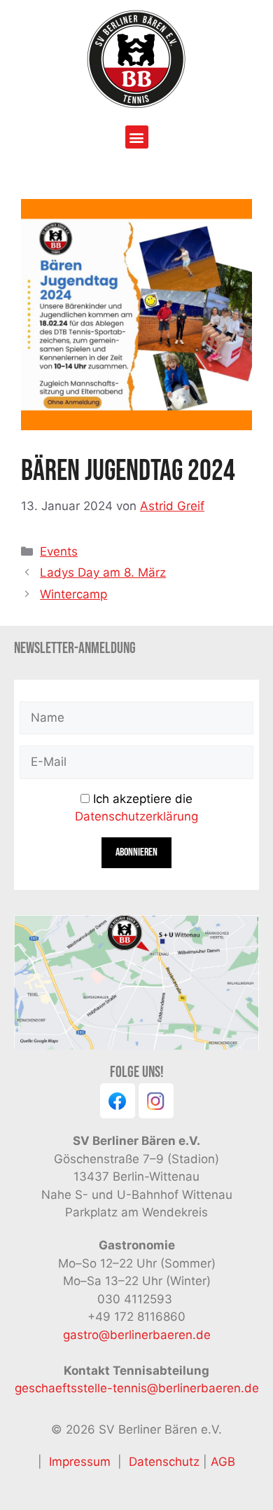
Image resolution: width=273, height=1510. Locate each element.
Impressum (80, 1462)
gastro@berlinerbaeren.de (137, 1335)
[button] (136, 137)
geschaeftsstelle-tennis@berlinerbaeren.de (137, 1388)
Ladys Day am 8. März (103, 572)
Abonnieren (136, 852)
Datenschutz (166, 1462)
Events (59, 551)
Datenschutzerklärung (136, 816)
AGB (223, 1462)
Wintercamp (73, 594)
